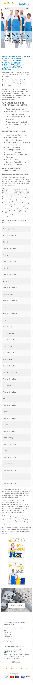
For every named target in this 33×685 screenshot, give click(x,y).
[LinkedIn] (21, 668)
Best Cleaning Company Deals (13, 628)
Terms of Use (8, 637)
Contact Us (7, 632)
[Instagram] (16, 668)
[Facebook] (6, 668)
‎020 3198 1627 (11, 652)
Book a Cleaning (9, 641)
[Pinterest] (26, 668)
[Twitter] (11, 668)
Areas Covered (8, 639)
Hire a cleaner (16, 606)
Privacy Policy (8, 634)
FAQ (5, 630)
